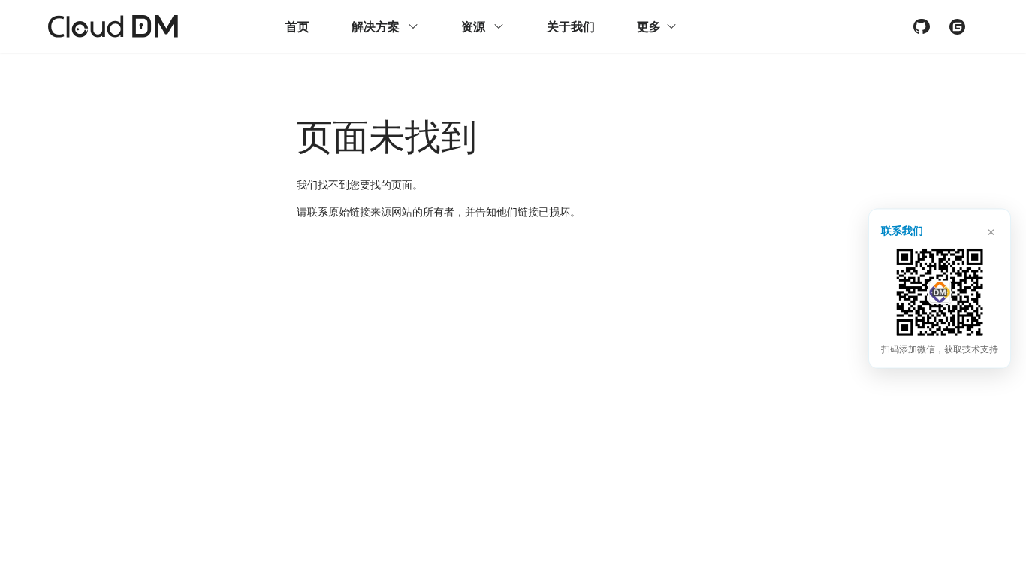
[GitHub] (921, 26)
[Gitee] (957, 26)
